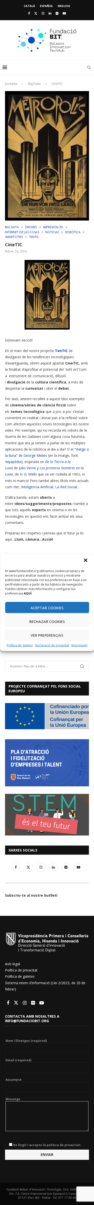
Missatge (13, 1099)
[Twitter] (35, 13)
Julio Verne (27, 468)
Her (16, 486)
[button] (86, 561)
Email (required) (18, 1060)
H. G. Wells (28, 474)
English (64, 6)
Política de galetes (20, 645)
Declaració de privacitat (52, 645)
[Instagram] (43, 13)
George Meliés (36, 455)
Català (29, 6)
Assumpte (14, 1080)
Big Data (34, 83)
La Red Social (66, 486)
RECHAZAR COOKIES (47, 621)
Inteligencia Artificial (37, 486)
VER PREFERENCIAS (47, 634)
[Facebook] (29, 13)
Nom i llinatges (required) (26, 1041)
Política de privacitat (21, 970)
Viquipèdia (13, 461)
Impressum (79, 645)
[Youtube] (64, 13)
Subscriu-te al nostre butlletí (31, 895)
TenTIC (61, 350)
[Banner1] (47, 716)
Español (46, 6)
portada (11, 83)
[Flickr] (57, 13)
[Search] (88, 67)
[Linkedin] (50, 13)
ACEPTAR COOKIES (47, 607)
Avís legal (12, 964)
